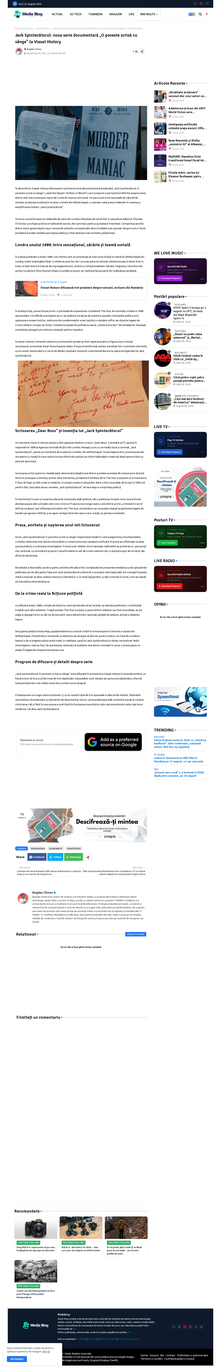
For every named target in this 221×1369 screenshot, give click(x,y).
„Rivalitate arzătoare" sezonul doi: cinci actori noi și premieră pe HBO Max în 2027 (187, 94)
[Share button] (88, 857)
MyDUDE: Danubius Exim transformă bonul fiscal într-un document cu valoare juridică (187, 158)
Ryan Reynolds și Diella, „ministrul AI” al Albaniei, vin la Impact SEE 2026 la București (186, 142)
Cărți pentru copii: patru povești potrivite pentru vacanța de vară (188, 379)
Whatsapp (75, 857)
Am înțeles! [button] (16, 1359)
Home (144, 1355)
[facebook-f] (195, 3)
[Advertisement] (81, 82)
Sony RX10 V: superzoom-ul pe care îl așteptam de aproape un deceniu (36, 1249)
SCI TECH (75, 14)
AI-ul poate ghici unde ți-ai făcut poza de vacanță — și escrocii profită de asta (124, 1250)
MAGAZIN (115, 14)
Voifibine (92, 1339)
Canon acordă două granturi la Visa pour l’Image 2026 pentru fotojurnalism (36, 1294)
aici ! (129, 1332)
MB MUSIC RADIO (107, 1339)
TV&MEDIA (95, 14)
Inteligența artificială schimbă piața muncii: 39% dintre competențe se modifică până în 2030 (186, 126)
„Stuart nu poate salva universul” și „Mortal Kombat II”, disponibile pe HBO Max (189, 336)
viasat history (43, 28)
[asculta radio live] (206, 14)
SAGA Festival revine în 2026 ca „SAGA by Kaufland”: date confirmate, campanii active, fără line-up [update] (188, 357)
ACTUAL (57, 14)
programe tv (55, 848)
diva (156, 769)
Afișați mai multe (135, 934)
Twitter (57, 857)
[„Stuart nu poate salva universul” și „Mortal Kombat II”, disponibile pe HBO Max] (162, 336)
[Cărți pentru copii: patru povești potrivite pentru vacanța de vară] (162, 380)
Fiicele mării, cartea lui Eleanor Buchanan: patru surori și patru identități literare (185, 174)
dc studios (159, 754)
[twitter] (179, 1327)
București (159, 736)
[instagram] (190, 1327)
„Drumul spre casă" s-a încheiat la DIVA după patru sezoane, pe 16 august (179, 774)
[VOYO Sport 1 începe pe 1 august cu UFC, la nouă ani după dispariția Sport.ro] (162, 310)
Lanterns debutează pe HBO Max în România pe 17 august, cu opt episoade (178, 759)
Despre (154, 1355)
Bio (162, 1355)
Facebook (39, 857)
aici (74, 1329)
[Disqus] (81, 1063)
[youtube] (201, 3)
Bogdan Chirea (42, 892)
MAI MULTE (147, 14)
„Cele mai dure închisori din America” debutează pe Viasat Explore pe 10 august (188, 400)
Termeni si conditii (152, 1358)
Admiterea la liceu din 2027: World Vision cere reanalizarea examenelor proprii (187, 110)
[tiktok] (201, 1327)
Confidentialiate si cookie (179, 1358)
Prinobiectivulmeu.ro (128, 1339)
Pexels (85, 1360)
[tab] (57, 14)
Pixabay (105, 1360)
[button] (191, 14)
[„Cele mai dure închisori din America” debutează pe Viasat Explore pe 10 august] (162, 401)
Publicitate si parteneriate (192, 1355)
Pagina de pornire (24, 28)
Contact (170, 1355)
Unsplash (95, 1360)
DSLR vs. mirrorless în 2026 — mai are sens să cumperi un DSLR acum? (81, 1249)
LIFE (131, 14)
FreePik (114, 1360)
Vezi (44, 1351)
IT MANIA (81, 1339)
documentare (38, 848)
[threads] (207, 3)
